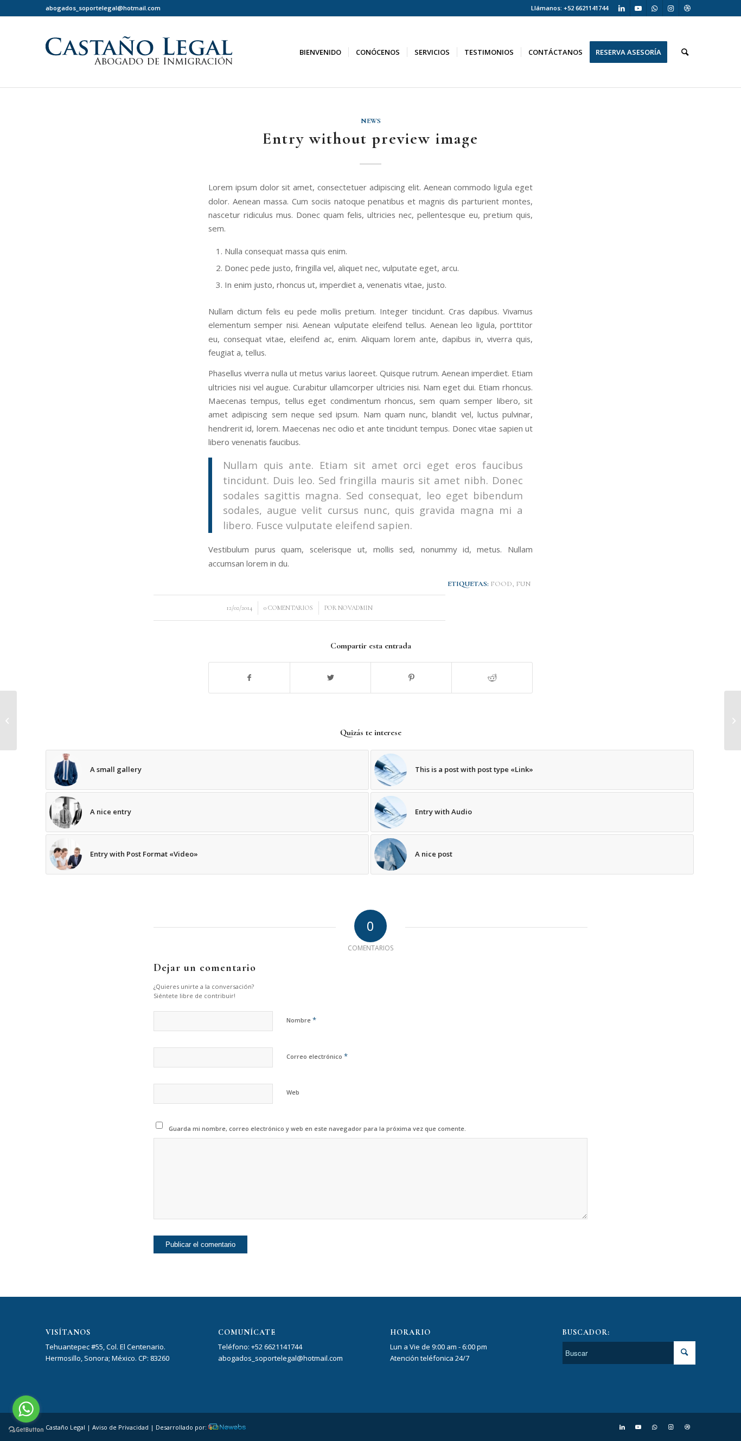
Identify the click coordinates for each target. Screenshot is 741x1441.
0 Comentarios (288, 608)
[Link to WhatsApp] (654, 8)
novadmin (355, 608)
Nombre (301, 1020)
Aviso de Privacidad (120, 1427)
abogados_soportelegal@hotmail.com (103, 8)
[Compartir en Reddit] (492, 677)
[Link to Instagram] (671, 8)
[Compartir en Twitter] (330, 677)
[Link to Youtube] (638, 8)
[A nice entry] (732, 720)
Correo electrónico (317, 1056)
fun (523, 584)
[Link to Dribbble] (687, 8)
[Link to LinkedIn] (622, 8)
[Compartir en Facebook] (249, 677)
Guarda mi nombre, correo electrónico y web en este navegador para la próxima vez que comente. (317, 1128)
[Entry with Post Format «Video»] (8, 720)
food (501, 584)
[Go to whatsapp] (26, 1409)
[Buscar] (684, 52)
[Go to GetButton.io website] (26, 1429)
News (371, 121)
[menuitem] (103, 8)
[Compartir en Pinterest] (411, 677)
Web (292, 1092)
